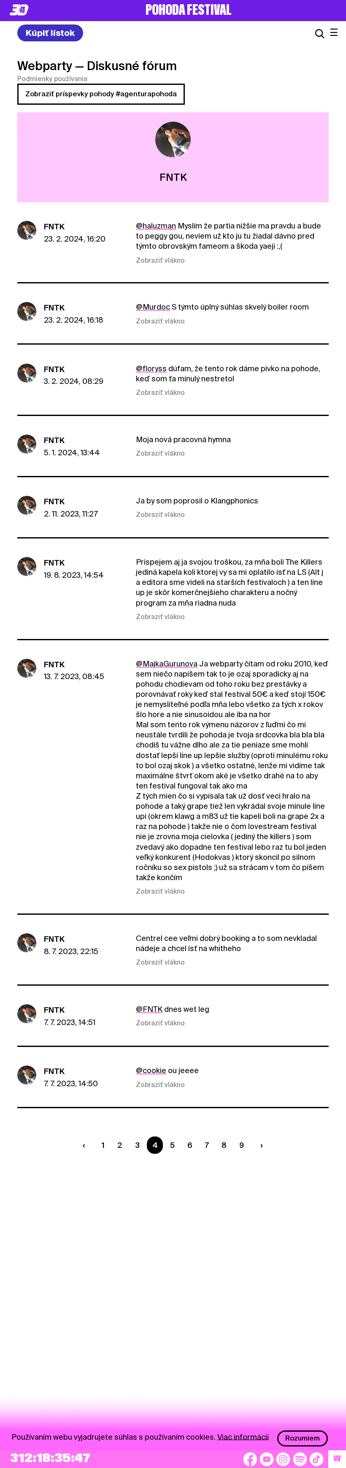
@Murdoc (153, 306)
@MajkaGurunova (166, 663)
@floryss (151, 368)
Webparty (44, 66)
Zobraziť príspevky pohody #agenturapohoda (101, 94)
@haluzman (156, 225)
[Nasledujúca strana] (259, 1145)
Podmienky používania (52, 79)
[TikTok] (316, 1459)
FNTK (54, 226)
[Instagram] (283, 1459)
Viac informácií (243, 1436)
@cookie (151, 1070)
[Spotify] (300, 1459)
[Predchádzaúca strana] (86, 1145)
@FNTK (149, 1009)
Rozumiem (302, 1438)
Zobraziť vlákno (160, 260)
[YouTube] (267, 1459)
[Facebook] (250, 1459)
